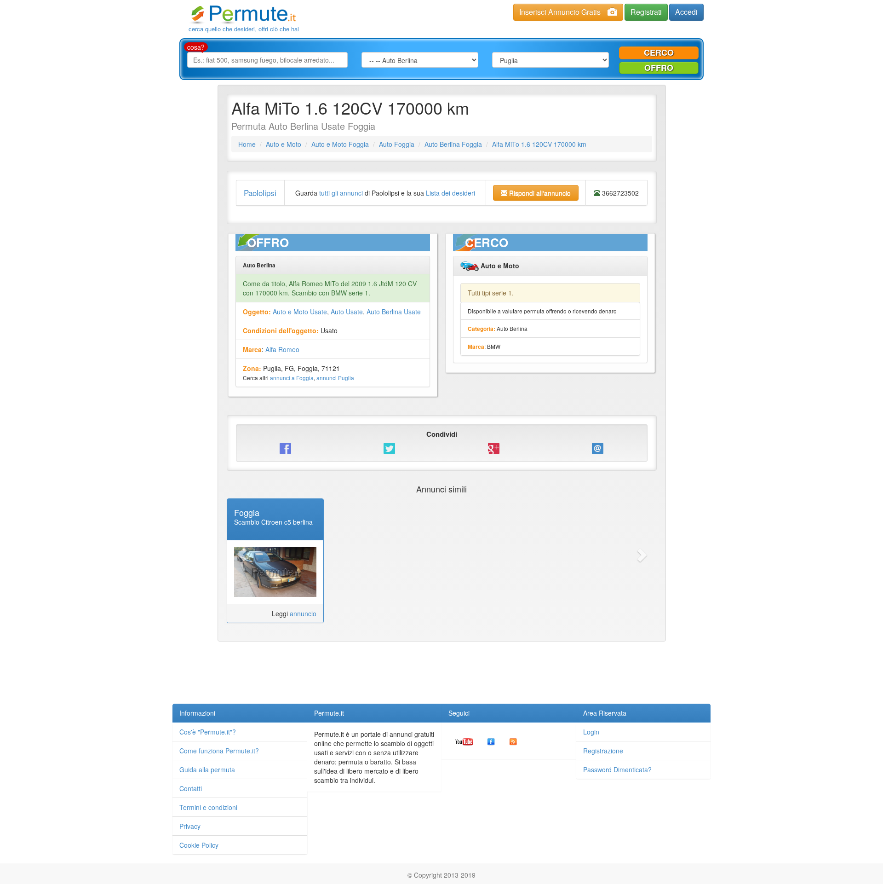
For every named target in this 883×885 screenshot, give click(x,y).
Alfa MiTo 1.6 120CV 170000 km (539, 144)
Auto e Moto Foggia (340, 144)
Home (247, 144)
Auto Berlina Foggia (453, 144)
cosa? (196, 47)
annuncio (303, 613)
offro (658, 68)
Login (591, 731)
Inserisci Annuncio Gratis (560, 11)
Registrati (646, 11)
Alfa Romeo (282, 349)
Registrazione (603, 750)
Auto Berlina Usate (394, 311)
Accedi (686, 11)
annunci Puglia (335, 378)
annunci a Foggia (292, 378)
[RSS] (513, 740)
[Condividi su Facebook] (286, 448)
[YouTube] (464, 740)
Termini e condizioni (208, 807)
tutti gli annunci (341, 192)
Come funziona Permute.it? (219, 750)
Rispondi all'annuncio (539, 192)
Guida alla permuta (207, 769)
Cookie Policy (198, 845)
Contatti (190, 788)
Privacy (190, 826)
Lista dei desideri (450, 192)
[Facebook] (491, 740)
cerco (659, 52)
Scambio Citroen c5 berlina (273, 521)
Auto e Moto (283, 144)
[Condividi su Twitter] (389, 448)
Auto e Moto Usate (300, 311)
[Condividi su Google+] (493, 448)
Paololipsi (260, 192)
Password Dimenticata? (617, 769)
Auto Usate (347, 311)
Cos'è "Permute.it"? (207, 731)
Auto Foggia (396, 144)
